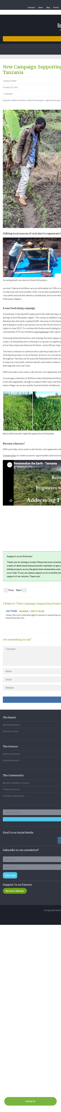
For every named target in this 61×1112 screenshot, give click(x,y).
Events (56, 7)
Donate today (9, 455)
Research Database (11, 753)
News (40, 7)
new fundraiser (42, 331)
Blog (48, 7)
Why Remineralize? (11, 724)
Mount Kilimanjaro (35, 100)
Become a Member (15, 890)
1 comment (8, 93)
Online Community (11, 789)
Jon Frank (11, 611)
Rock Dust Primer (10, 731)
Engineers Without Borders (15, 100)
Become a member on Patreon (16, 783)
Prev (9, 590)
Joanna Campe (9, 80)
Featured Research (11, 760)
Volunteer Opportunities (13, 795)
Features (31, 7)
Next (21, 590)
